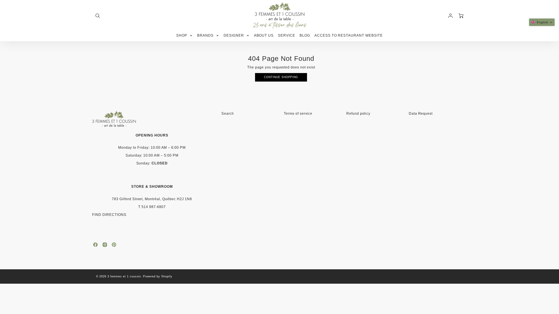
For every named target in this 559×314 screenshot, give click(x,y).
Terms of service (298, 113)
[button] (542, 22)
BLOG (305, 35)
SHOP (181, 35)
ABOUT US (264, 35)
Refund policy (358, 113)
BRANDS (205, 35)
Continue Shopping (281, 77)
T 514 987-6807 (152, 207)
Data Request (421, 113)
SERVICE (286, 35)
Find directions (109, 215)
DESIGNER (234, 35)
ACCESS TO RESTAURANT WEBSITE (348, 35)
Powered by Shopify (157, 276)
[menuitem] (184, 35)
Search (227, 113)
